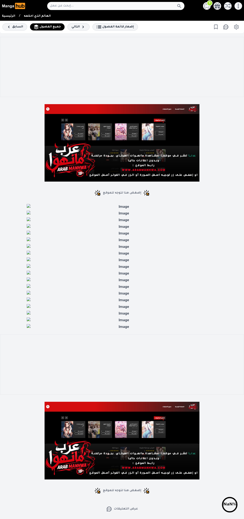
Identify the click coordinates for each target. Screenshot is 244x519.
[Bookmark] (216, 27)
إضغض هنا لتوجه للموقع (122, 193)
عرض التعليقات (126, 509)
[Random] (228, 6)
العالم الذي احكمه (37, 16)
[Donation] (217, 6)
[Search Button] (180, 6)
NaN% (229, 504)
